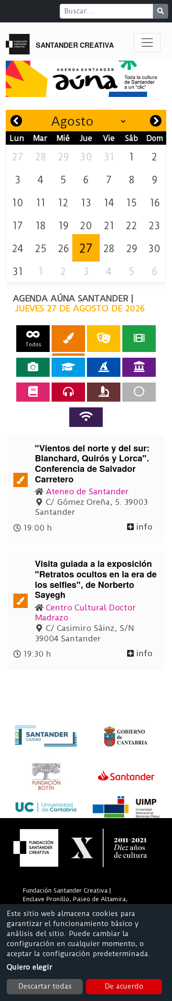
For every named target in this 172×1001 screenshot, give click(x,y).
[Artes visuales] (68, 338)
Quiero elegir (29, 967)
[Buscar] (160, 11)
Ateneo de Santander (87, 491)
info (143, 527)
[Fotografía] (33, 367)
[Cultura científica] (103, 392)
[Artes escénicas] (103, 338)
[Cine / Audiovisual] (139, 338)
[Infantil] (103, 367)
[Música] (68, 392)
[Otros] (139, 392)
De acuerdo (124, 986)
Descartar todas (45, 986)
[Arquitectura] (139, 367)
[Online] (86, 416)
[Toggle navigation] (147, 42)
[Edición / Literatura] (33, 392)
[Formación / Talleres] (68, 367)
